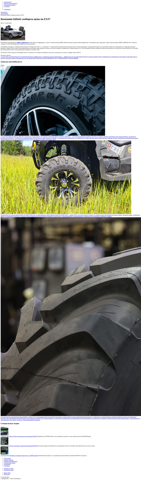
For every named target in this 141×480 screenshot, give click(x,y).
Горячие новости (8, 460)
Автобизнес (7, 9)
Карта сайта (7, 473)
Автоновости (7, 2)
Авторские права (8, 470)
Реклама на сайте (8, 468)
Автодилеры (7, 458)
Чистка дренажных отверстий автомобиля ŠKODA (23, 446)
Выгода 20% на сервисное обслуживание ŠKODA (23, 436)
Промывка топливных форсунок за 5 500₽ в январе (23, 455)
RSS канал (7, 474)
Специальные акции (9, 5)
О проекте (7, 6)
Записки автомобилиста (10, 3)
